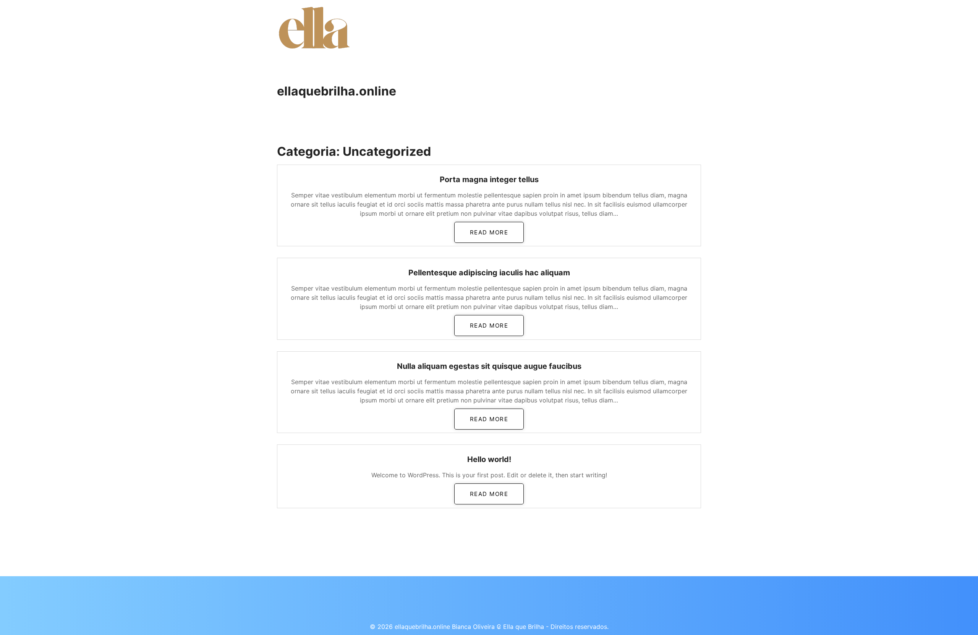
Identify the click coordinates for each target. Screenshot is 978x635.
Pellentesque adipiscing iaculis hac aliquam (489, 272)
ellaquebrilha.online (336, 91)
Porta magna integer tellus (489, 179)
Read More (489, 232)
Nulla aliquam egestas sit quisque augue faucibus (489, 366)
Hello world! (489, 459)
